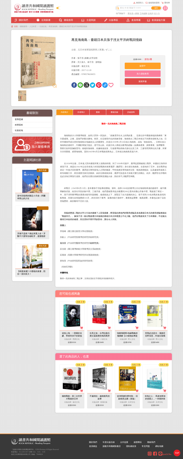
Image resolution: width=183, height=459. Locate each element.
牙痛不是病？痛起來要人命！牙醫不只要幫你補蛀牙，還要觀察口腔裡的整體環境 (31, 236)
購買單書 (143, 81)
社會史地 (43, 26)
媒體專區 (138, 442)
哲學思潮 (19, 119)
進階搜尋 (165, 8)
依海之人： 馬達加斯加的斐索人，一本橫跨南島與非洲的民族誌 (155, 371)
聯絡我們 (151, 442)
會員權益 (93, 446)
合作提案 (124, 442)
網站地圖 (159, 446)
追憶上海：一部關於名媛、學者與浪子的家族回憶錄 (72, 308)
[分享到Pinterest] (99, 85)
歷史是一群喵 (133, 14)
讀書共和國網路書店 (112, 446)
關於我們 (23, 20)
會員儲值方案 (158, 20)
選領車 (167, 3)
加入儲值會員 (143, 74)
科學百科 (19, 125)
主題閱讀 (91, 20)
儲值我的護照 (154, 3)
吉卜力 (157, 14)
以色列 (150, 14)
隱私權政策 (131, 446)
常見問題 (146, 446)
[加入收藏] (111, 85)
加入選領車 (74, 341)
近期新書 (46, 20)
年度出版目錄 (109, 442)
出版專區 (113, 20)
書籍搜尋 (68, 20)
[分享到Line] (80, 85)
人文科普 (32, 26)
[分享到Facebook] (74, 85)
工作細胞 (143, 14)
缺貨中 (143, 66)
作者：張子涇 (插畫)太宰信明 (84, 58)
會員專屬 (136, 20)
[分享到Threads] (86, 85)
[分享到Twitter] (92, 85)
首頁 (16, 26)
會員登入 (140, 3)
